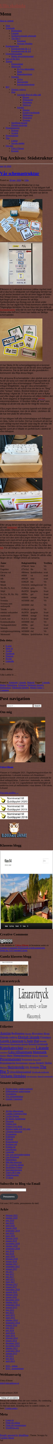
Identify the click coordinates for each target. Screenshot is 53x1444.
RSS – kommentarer (15, 1368)
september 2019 (13, 1230)
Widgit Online (36, 687)
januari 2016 (11, 1297)
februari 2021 (12, 1215)
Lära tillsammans (20, 1052)
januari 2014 (11, 1340)
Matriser (3, 1056)
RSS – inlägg (12, 1366)
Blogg (47, 1033)
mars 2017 (10, 1282)
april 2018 (10, 1256)
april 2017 (10, 1279)
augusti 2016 (11, 1292)
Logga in (10, 1420)
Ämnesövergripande (45, 1076)
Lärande (15, 33)
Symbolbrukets (7, 310)
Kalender (43, 1041)
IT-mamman (11, 1134)
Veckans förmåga (24, 43)
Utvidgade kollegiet (40, 1072)
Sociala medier (17, 143)
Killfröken (10, 1136)
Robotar (15, 130)
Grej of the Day (13, 59)
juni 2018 (10, 1251)
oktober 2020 (12, 1218)
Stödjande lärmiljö (35, 685)
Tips (7, 138)
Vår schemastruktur (19, 173)
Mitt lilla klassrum (14, 1162)
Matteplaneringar (24, 74)
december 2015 (12, 1300)
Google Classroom (11, 1041)
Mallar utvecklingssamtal (22, 56)
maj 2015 (10, 1312)
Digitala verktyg (18, 89)
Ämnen (9, 61)
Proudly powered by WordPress (14, 1435)
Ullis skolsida (12, 5)
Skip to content (6, 21)
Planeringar (12, 685)
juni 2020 (10, 1220)
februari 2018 (12, 1259)
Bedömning (16, 31)
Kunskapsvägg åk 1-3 (21, 48)
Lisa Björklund (12, 1157)
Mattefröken (11, 1159)
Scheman (22, 685)
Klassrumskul (12, 1142)
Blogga (26, 97)
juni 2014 (10, 1328)
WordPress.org (12, 1428)
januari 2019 (11, 1241)
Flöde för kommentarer (16, 1425)
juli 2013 (10, 1356)
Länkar (14, 140)
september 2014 (13, 1323)
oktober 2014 (12, 1320)
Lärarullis (10, 1152)
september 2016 (13, 1289)
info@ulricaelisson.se (9, 1383)
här (1, 548)
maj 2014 (10, 1330)
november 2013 (13, 1346)
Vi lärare (9, 1177)
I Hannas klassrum (14, 1131)
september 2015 (13, 1305)
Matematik (16, 66)
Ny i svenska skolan (15, 1165)
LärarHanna (11, 1149)
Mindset (35, 1056)
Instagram (12, 527)
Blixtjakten (37, 1033)
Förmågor (21, 41)
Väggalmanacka (31, 1076)
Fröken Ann (11, 1124)
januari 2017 (11, 1287)
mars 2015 (10, 1317)
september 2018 (13, 1248)
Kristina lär (11, 1147)
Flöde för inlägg (13, 1423)
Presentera (27, 102)
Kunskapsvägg (12, 46)
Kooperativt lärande (19, 1044)
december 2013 (12, 1343)
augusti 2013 (11, 1353)
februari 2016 (12, 1294)
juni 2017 (10, 1274)
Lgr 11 (27, 1048)
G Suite (28, 1041)
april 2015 (10, 1315)
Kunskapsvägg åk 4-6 (21, 51)
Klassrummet (17, 64)
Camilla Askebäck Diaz (16, 1113)
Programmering (13, 128)
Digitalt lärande (29, 1037)
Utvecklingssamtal (14, 54)
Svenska (15, 77)
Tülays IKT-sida (13, 1172)
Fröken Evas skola (14, 1126)
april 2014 (10, 1333)
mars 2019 (10, 1236)
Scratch (14, 133)
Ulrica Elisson (17, 148)
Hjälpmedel (28, 100)
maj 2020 (10, 1223)
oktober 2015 (12, 1302)
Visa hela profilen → (9, 793)
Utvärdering (11, 1094)
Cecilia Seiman (12, 1116)
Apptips (20, 107)
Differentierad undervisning (18, 1091)
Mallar (3, 685)
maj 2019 (10, 1233)
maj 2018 (10, 1254)
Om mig (9, 146)
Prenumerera (9, 1196)
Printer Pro (37, 1060)
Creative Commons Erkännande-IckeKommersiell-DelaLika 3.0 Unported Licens (22, 949)
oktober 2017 (12, 1264)
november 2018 (13, 1243)
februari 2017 (12, 1284)
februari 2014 (12, 1338)
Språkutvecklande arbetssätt (23, 36)
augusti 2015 (11, 1307)
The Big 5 (15, 38)
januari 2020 (11, 1228)
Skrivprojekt (22, 82)
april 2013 (10, 1361)
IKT (7, 87)
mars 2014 (10, 1335)
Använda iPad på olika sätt (29, 94)
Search (3, 705)
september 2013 (13, 1351)
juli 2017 (10, 1271)
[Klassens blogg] (26, 928)
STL (27, 1067)
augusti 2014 (11, 1325)
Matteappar (28, 115)
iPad (13, 92)
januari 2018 (11, 1261)
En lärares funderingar (15, 1119)
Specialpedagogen (14, 1170)
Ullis (26, 180)
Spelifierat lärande (19, 123)
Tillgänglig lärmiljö (20, 687)
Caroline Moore (7, 1438)
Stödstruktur (5, 687)
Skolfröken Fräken (14, 1167)
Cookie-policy (11, 1408)
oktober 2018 (12, 1246)
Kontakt (15, 151)
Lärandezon (4, 1052)
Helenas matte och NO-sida (18, 1129)
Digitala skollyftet (19, 125)
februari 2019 (12, 1238)
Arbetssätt (10, 28)
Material (30, 682)
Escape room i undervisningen (19, 1089)
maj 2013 (10, 1358)
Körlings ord (11, 1144)
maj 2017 (10, 1277)
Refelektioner (22, 1063)
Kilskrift (9, 1139)
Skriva (20, 79)
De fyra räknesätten (25, 69)
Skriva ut (27, 105)
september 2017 (13, 1266)
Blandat (26, 110)
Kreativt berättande (31, 112)
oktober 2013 (12, 1348)
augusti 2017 (11, 1269)
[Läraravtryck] (26, 1020)
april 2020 (10, 1225)
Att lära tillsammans (14, 1111)
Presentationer (12, 135)
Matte (19, 71)
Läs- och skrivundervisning (18, 1154)
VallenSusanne (12, 1175)
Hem (8, 25)
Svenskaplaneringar (25, 84)
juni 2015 (10, 1310)
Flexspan (10, 1121)
